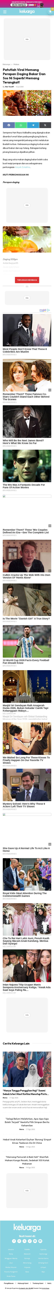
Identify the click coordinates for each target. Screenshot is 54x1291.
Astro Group (45, 1288)
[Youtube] (35, 1241)
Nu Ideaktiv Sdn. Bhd (25, 1288)
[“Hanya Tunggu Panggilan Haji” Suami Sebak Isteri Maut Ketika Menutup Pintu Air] (27, 1069)
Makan (16, 64)
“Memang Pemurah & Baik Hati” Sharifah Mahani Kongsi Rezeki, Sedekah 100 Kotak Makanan (27, 1160)
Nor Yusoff (9, 87)
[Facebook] (14, 1241)
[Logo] (27, 11)
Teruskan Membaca (27, 280)
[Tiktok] (30, 1241)
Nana (5, 1098)
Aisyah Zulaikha (22, 167)
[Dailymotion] (40, 1241)
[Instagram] (19, 1241)
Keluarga (6, 64)
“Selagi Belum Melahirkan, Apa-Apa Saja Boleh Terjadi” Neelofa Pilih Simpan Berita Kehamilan (27, 1122)
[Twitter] (24, 1241)
